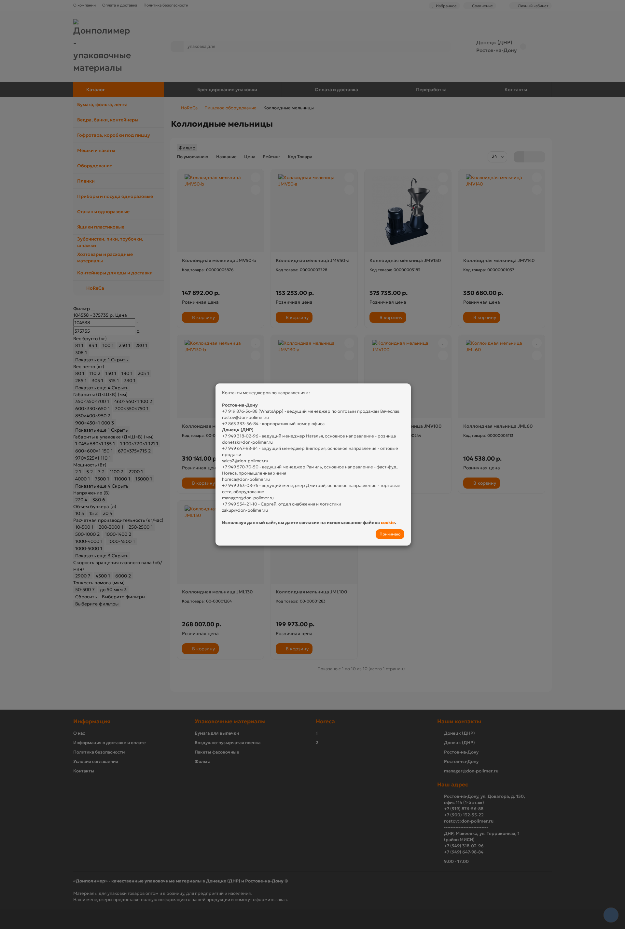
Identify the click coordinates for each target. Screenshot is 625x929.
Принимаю (390, 534)
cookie (388, 522)
